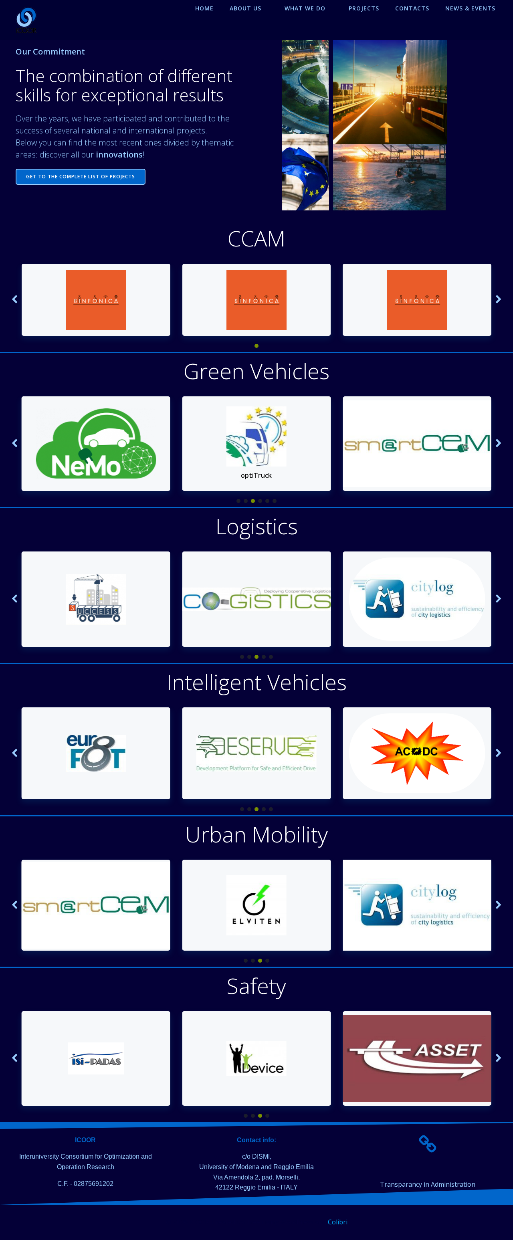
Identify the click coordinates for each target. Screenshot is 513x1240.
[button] (256, 346)
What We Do (305, 8)
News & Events (470, 8)
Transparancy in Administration (427, 1184)
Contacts (412, 8)
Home (204, 8)
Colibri (337, 1222)
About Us (245, 8)
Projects (364, 8)
